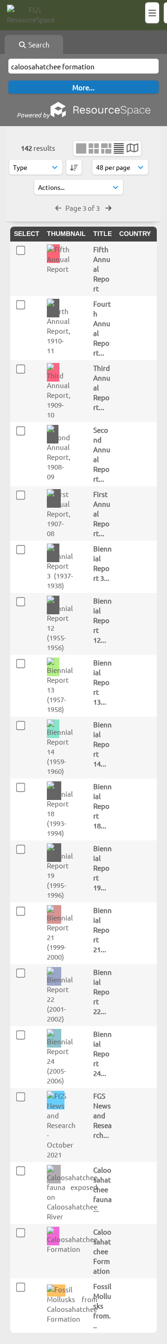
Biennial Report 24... (102, 1053)
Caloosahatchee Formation (102, 1251)
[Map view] (132, 148)
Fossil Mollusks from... (102, 1306)
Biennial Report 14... (102, 744)
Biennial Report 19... (102, 868)
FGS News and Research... (102, 1115)
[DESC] (74, 167)
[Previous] (58, 207)
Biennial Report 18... (102, 806)
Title (102, 233)
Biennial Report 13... (102, 682)
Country (135, 233)
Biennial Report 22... (102, 991)
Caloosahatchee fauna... (102, 1189)
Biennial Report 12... (102, 620)
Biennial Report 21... (102, 930)
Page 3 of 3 (83, 207)
